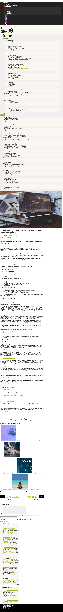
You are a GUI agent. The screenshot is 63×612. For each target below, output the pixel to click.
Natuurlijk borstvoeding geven (14, 102)
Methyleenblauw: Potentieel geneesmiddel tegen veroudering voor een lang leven (10, 601)
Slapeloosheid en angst (12, 47)
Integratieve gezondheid (10, 60)
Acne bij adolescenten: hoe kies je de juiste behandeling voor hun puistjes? (10, 566)
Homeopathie (8, 86)
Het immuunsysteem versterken (14, 42)
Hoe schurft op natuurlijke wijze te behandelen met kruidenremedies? (9, 575)
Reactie (1, 513)
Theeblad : (5, 411)
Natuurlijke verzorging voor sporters (15, 57)
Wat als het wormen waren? (8, 562)
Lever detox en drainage (12, 45)
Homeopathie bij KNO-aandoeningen (15, 89)
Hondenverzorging (11, 108)
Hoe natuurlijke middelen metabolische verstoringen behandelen (20, 63)
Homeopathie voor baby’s (13, 91)
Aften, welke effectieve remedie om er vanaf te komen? (9, 596)
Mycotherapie (10, 85)
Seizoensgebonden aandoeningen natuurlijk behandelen (18, 70)
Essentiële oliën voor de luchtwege (14, 95)
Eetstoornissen (10, 61)
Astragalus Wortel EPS (9, 358)
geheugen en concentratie (34, 491)
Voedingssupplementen (9, 40)
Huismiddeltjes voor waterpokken (9, 559)
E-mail (20, 515)
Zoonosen (10, 111)
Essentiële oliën (8, 93)
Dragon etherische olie (8, 401)
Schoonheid (7, 72)
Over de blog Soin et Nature (8, 605)
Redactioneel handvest (7, 607)
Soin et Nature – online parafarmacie (11, 5)
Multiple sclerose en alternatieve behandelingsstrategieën (9, 580)
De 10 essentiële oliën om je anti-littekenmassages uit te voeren (9, 524)
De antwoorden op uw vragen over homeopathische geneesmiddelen (10, 529)
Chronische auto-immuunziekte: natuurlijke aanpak (18, 68)
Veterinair (7, 107)
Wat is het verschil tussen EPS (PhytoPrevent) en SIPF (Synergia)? (10, 533)
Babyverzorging (11, 101)
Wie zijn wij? (6, 4)
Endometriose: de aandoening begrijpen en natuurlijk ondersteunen (13, 497)
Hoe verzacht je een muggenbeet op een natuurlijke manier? (19, 58)
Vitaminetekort (11, 49)
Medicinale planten (11, 84)
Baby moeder (8, 100)
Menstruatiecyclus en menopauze (14, 46)
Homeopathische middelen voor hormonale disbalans (18, 92)
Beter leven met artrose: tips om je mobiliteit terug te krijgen (9, 571)
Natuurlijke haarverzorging (13, 76)
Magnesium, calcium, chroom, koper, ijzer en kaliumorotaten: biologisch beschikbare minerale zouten (10, 547)
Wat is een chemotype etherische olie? (10, 555)
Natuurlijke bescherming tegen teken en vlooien (17, 109)
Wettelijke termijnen (7, 606)
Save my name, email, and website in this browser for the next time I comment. (17, 519)
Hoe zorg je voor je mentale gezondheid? (16, 64)
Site (39, 515)
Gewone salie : (6, 389)
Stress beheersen (11, 99)
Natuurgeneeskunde (9, 50)
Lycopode (5, 366)
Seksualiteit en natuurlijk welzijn (14, 67)
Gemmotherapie (11, 83)
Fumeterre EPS (7, 373)
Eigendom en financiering (8, 608)
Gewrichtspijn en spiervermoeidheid (15, 41)
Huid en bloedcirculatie (12, 98)
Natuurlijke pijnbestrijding (13, 66)
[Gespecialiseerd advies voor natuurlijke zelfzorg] (7, 37)
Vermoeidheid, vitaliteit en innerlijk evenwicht (17, 48)
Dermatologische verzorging (13, 77)
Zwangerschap (11, 103)
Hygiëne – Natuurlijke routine (14, 79)
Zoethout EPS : (7, 378)
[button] (4, 113)
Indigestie (10, 43)
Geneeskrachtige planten (10, 81)
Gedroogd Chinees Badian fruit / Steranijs (13, 395)
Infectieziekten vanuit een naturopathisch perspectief (18, 69)
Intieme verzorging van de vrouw (14, 105)
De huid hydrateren (11, 74)
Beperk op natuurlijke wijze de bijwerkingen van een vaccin (9, 538)
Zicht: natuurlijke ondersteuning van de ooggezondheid (18, 59)
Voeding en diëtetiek (12, 55)
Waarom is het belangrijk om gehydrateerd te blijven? (32, 497)
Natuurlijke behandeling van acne (14, 75)
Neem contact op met (7, 604)
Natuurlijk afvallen (11, 52)
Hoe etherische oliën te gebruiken (14, 96)
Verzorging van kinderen (12, 104)
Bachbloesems (10, 82)
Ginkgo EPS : (6, 383)
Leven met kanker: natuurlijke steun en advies (17, 65)
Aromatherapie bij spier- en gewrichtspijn (16, 94)
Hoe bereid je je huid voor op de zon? (15, 78)
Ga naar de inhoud (4, 1)
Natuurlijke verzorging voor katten (14, 110)
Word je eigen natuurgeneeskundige (15, 56)
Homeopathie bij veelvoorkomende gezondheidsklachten (19, 90)
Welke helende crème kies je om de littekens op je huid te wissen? (10, 552)
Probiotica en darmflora (12, 54)
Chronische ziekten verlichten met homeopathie (17, 87)
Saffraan (5, 350)
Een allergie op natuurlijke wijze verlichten (16, 51)
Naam (1, 515)
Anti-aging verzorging (12, 73)
